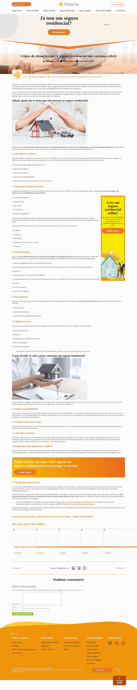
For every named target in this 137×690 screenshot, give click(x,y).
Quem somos (17, 642)
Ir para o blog (118, 4)
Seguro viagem (92, 656)
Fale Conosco (17, 653)
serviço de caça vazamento (83, 504)
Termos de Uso (47, 649)
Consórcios (120, 11)
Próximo (119, 568)
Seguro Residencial (67, 11)
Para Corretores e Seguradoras (24, 649)
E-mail (14, 610)
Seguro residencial (93, 653)
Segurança (45, 646)
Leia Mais (17, 553)
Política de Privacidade (49, 642)
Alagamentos (18, 201)
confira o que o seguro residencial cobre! (73, 351)
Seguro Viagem (85, 11)
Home (25, 77)
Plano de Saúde (32, 11)
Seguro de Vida (49, 11)
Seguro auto (91, 642)
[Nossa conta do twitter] (123, 643)
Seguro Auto (17, 11)
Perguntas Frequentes (72, 642)
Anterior (18, 568)
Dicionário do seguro (71, 646)
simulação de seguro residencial (77, 502)
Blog (65, 649)
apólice (79, 149)
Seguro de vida (92, 649)
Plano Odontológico (103, 11)
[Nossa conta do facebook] (110, 643)
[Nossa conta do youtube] (116, 643)
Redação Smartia (52, 61)
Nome (14, 607)
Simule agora (113, 230)
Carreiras (15, 646)
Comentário (16, 604)
